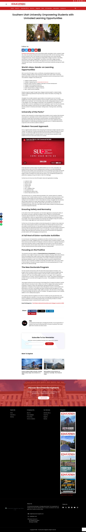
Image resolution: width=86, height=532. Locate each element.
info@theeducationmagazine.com (36, 513)
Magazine (38, 8)
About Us (17, 8)
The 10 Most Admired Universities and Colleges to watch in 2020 (48, 303)
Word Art (32, 8)
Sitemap (12, 416)
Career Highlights (30, 414)
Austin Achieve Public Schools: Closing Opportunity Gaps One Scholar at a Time (32, 373)
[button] (75, 8)
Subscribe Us (12, 414)
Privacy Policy (29, 416)
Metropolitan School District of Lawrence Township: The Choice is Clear (53, 373)
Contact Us (63, 8)
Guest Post (46, 414)
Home (12, 8)
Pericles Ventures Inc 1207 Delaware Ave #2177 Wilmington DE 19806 (33, 520)
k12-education (48, 8)
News (42, 8)
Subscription (56, 8)
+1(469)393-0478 (33, 516)
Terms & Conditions (31, 418)
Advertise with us (25, 8)
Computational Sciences (42, 82)
